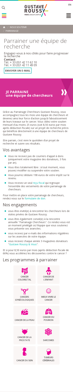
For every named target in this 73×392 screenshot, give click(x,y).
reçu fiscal (38, 182)
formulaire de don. (35, 198)
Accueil (4, 27)
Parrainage (12, 31)
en (69, 4)
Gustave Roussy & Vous (23, 244)
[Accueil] (36, 10)
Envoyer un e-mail (17, 70)
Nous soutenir (18, 27)
